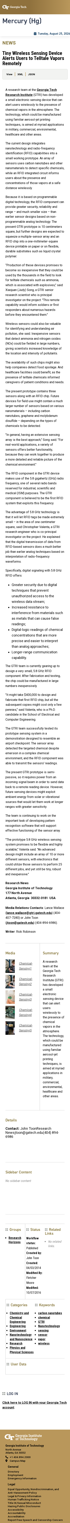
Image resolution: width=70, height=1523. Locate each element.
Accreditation (16, 1516)
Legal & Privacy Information (24, 1496)
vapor (42, 1339)
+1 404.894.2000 (20, 1457)
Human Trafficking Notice (23, 1499)
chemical (44, 1317)
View (9, 74)
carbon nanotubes (50, 1313)
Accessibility (16, 1509)
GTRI (41, 1322)
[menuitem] (35, 1473)
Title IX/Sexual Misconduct (24, 1502)
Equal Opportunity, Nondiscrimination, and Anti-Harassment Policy (33, 1491)
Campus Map (17, 1460)
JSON (31, 74)
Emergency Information (22, 1478)
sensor (42, 1335)
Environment (18, 1330)
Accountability (16, 1512)
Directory (13, 1471)
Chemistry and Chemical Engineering (19, 1317)
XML (20, 74)
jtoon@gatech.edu (19, 923)
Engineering (18, 1326)
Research (16, 1343)
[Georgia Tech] (23, 1436)
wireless (44, 1343)
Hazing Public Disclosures (24, 1506)
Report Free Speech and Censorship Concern (35, 1519)
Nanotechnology (49, 1326)
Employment (15, 1475)
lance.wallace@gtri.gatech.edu (29, 913)
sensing (43, 1330)
